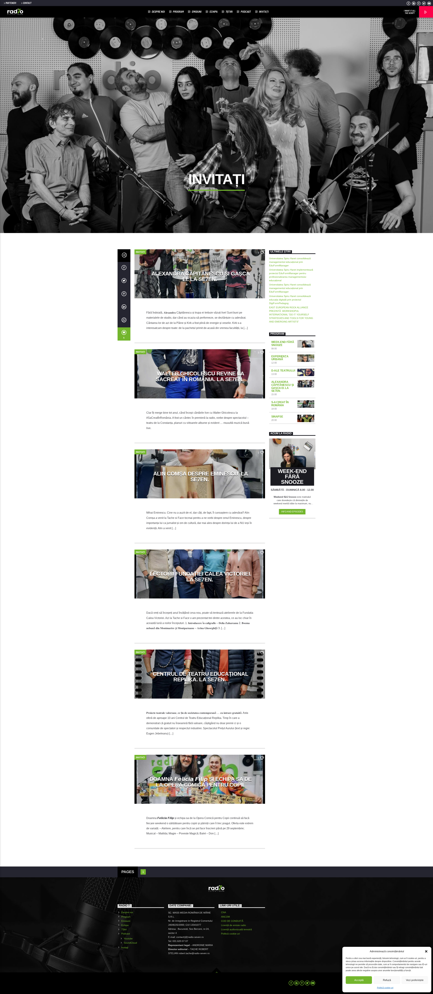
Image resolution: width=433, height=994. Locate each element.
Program (178, 11)
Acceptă (358, 980)
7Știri (229, 11)
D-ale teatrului (283, 370)
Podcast (246, 11)
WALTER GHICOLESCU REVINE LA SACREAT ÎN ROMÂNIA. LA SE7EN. (200, 376)
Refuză (387, 980)
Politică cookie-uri (385, 988)
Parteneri (11, 3)
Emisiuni (196, 11)
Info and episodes (292, 511)
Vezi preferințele (415, 980)
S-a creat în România (280, 404)
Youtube (128, 938)
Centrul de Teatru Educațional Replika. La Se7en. (200, 677)
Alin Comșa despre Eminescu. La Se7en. (200, 476)
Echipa (214, 11)
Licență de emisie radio (233, 925)
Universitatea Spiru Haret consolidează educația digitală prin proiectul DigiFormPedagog (290, 300)
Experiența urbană (279, 358)
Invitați (264, 11)
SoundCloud (130, 942)
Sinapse (277, 416)
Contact (27, 3)
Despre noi (158, 11)
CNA (223, 912)
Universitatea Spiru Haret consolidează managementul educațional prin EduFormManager (290, 262)
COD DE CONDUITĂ (232, 921)
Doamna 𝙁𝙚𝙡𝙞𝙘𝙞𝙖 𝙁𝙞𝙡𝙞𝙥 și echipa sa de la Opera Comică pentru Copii (201, 782)
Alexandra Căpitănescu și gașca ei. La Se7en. (200, 276)
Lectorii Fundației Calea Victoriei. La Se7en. (201, 577)
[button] (426, 951)
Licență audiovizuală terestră (236, 929)
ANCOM (225, 916)
